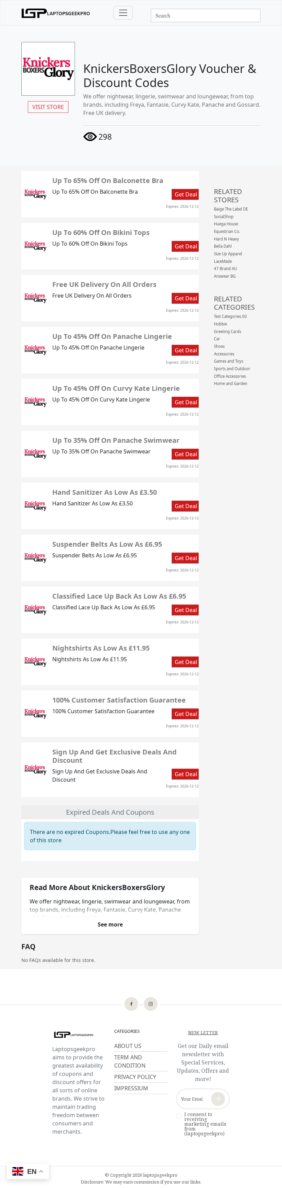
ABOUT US (127, 1046)
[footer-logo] (79, 1035)
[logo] (55, 13)
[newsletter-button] (218, 1099)
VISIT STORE (48, 107)
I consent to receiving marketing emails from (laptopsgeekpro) (205, 1124)
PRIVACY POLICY (135, 1077)
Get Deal (186, 194)
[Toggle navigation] (123, 13)
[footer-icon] (131, 1005)
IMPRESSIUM (131, 1088)
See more (110, 924)
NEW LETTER (203, 1032)
